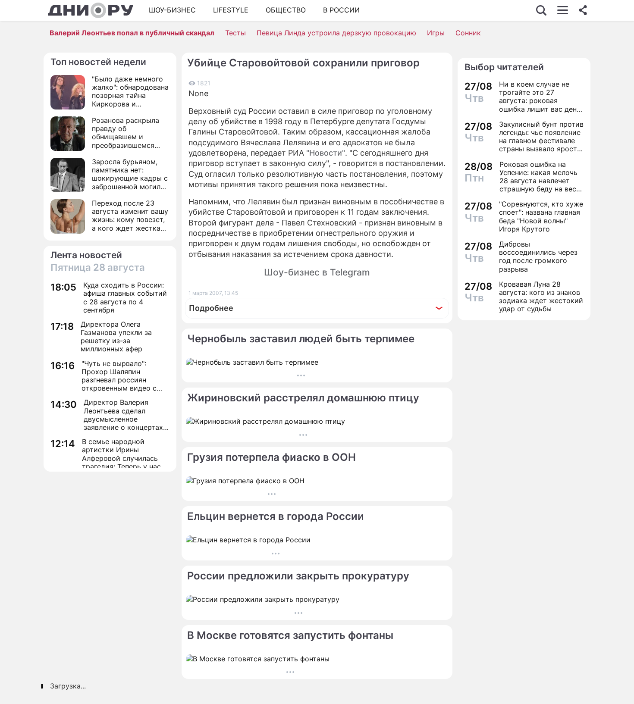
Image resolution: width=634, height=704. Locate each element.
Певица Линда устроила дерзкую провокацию (336, 32)
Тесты (235, 32)
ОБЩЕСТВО (286, 10)
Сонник (468, 32)
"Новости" (325, 152)
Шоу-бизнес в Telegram (317, 272)
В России (341, 10)
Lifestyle (230, 10)
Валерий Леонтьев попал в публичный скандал (132, 32)
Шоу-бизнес (172, 10)
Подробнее (211, 308)
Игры (436, 32)
